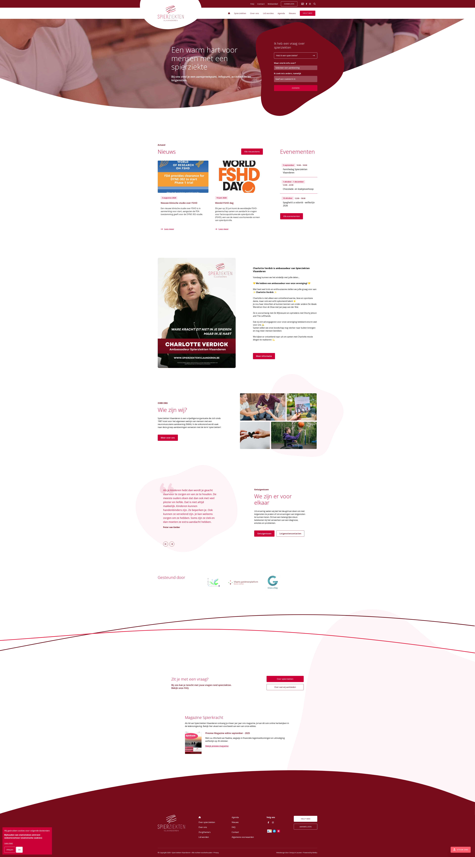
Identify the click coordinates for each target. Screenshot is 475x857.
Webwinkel (273, 4)
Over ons (254, 13)
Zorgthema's (205, 832)
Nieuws (292, 13)
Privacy (216, 852)
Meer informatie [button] (264, 356)
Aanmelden (289, 4)
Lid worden (268, 13)
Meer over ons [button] (168, 437)
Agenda (281, 13)
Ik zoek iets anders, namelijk (287, 73)
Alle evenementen (291, 216)
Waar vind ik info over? (285, 63)
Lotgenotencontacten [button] (290, 533)
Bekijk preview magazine (216, 746)
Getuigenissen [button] (264, 533)
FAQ (252, 4)
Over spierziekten (285, 679)
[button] (165, 544)
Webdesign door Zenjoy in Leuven (289, 852)
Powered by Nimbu (310, 852)
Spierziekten (240, 13)
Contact (261, 4)
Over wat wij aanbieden (285, 687)
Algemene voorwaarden (243, 837)
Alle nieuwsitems (252, 151)
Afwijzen (9, 849)
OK (19, 849)
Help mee (307, 13)
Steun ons (462, 849)
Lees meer (169, 229)
